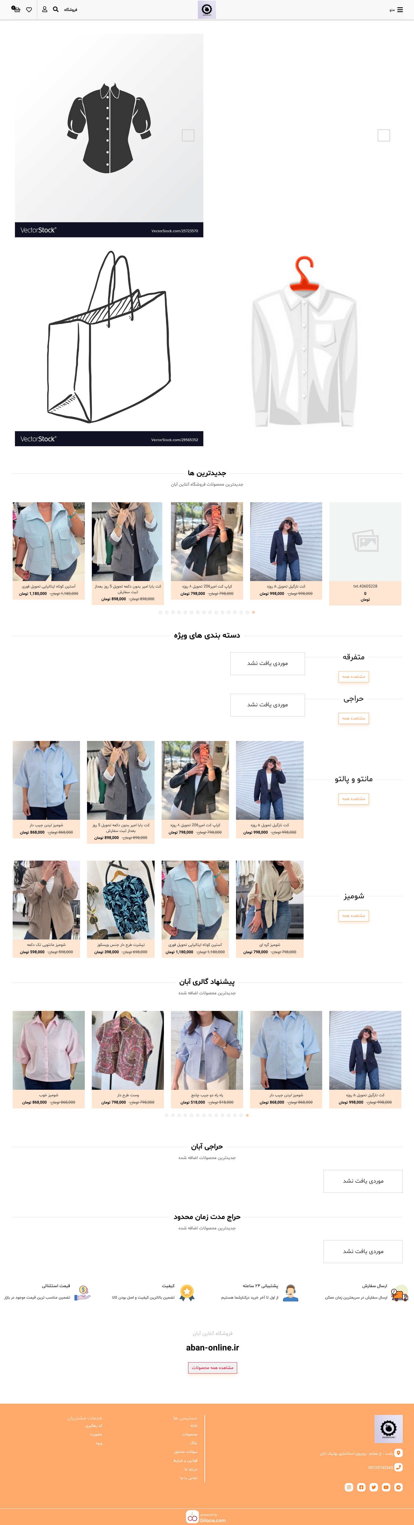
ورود (98, 1443)
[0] (17, 10)
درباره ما (190, 1469)
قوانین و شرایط (185, 1460)
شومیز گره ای (269, 945)
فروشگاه (70, 10)
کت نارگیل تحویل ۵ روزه (286, 586)
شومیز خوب (48, 1095)
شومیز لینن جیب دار (46, 825)
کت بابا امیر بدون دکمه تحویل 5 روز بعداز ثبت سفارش (128, 589)
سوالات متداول (185, 1452)
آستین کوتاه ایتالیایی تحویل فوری (48, 586)
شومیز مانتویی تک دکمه (46, 945)
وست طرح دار (128, 1095)
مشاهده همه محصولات (212, 1368)
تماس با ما (188, 1478)
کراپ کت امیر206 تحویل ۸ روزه (207, 586)
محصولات (189, 1434)
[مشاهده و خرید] (365, 541)
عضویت (96, 1434)
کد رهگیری (93, 1425)
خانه (193, 1425)
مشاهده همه (353, 677)
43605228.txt (365, 586)
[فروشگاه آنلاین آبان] (207, 10)
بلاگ (193, 1443)
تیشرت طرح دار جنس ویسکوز (121, 945)
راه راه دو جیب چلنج (207, 1095)
